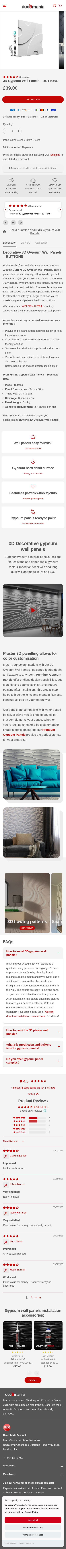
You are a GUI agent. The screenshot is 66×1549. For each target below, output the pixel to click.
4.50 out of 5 (41, 1107)
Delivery (25, 242)
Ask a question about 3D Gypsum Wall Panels (35, 231)
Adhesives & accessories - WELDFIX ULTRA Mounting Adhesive (18, 1361)
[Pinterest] (20, 222)
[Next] (37, 1373)
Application (41, 242)
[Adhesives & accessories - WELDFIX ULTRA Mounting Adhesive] (17, 1335)
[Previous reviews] (6, 210)
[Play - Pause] (33, 610)
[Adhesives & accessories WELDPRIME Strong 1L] (48, 1335)
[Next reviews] (60, 210)
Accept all (33, 1520)
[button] (5, 5)
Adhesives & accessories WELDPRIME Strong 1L (48, 1361)
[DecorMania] (33, 6)
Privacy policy (10, 1543)
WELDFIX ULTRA (32, 306)
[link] (33, 1427)
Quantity (8, 124)
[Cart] (60, 5)
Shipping (55, 154)
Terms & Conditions (26, 1543)
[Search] (54, 5)
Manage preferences (33, 1535)
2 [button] (31, 1297)
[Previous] (29, 1373)
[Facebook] (5, 222)
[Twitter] (13, 222)
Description (9, 242)
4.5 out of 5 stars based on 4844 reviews (33, 1087)
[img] (11, 1150)
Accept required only (33, 1527)
